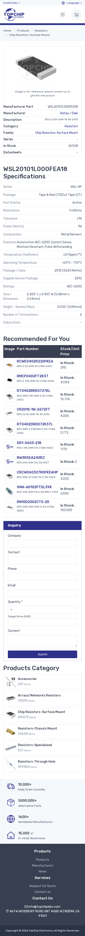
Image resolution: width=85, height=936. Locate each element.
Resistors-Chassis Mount (37, 728)
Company (14, 536)
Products (23, 30)
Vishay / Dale (69, 113)
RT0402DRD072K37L (35, 424)
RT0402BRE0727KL (33, 391)
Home (7, 30)
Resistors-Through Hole (36, 761)
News (42, 871)
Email (11, 585)
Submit (42, 654)
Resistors (41, 30)
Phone (12, 569)
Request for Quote (42, 886)
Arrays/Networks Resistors (39, 695)
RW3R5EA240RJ (31, 458)
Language (72, 2)
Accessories (27, 679)
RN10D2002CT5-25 (33, 502)
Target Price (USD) (19, 616)
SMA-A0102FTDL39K (34, 487)
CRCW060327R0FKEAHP (37, 472)
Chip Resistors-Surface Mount (29, 35)
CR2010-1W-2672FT (33, 409)
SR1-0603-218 (29, 443)
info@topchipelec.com (44, 907)
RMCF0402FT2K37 (32, 376)
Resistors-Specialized (35, 745)
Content (14, 631)
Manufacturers (42, 865)
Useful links (10, 2)
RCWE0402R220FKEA (35, 361)
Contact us (43, 892)
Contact (14, 552)
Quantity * (15, 602)
